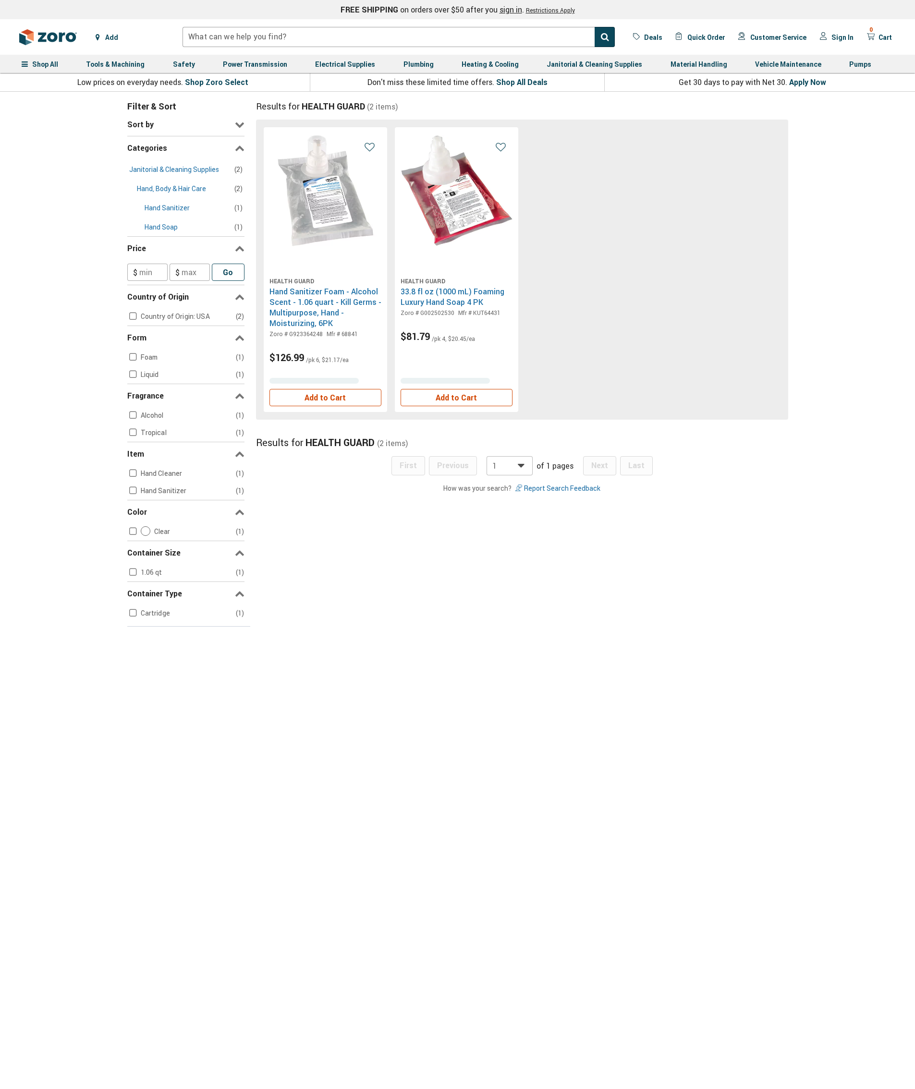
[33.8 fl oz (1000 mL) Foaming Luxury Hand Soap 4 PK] (456, 191)
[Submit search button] (605, 37)
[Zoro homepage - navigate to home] (48, 37)
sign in (511, 9)
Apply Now (807, 82)
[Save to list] (369, 146)
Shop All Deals (522, 82)
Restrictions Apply (550, 10)
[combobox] (399, 37)
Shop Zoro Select (216, 82)
